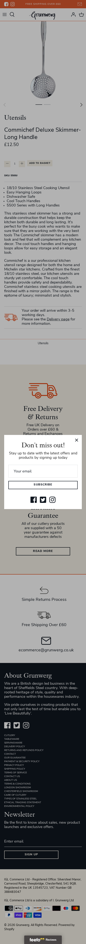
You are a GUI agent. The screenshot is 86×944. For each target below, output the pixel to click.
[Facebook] (33, 500)
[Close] (76, 440)
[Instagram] (52, 500)
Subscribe (43, 484)
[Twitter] (43, 500)
